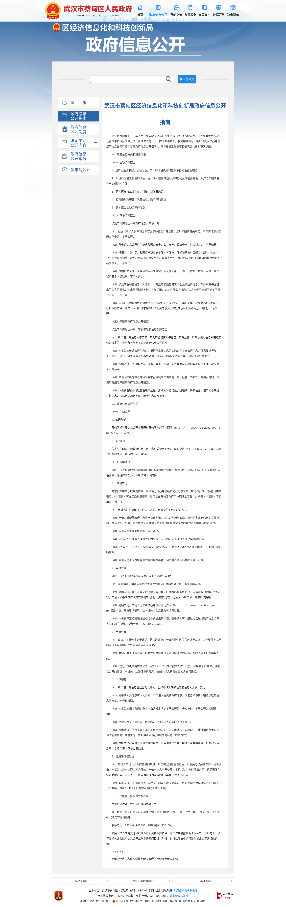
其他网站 (205, 881)
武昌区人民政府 (143, 875)
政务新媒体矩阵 (179, 895)
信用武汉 (205, 875)
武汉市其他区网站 (143, 881)
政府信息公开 (143, 45)
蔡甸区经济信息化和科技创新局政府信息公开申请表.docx (145, 858)
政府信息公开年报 (78, 156)
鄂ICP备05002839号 (168, 901)
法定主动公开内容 (78, 143)
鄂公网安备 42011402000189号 (135, 901)
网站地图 (154, 890)
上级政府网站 (81, 881)
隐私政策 (166, 890)
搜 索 (167, 79)
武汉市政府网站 (80, 875)
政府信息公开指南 (78, 116)
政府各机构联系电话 (185, 890)
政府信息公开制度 (78, 129)
